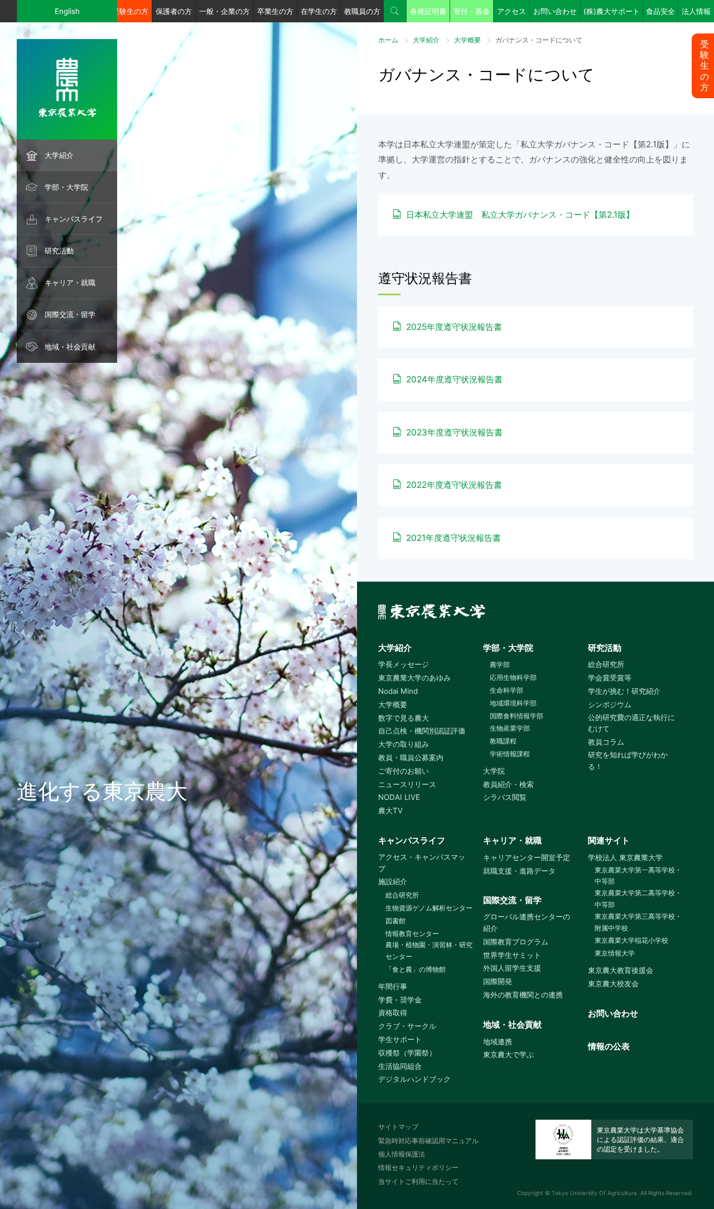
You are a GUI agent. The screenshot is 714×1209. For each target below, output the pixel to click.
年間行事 (392, 986)
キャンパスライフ (74, 218)
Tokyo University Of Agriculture (594, 1192)
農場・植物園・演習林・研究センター (428, 951)
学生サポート (400, 1039)
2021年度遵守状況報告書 (453, 537)
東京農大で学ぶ (508, 1054)
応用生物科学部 (513, 677)
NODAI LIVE (399, 797)
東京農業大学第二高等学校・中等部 (638, 899)
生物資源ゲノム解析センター (428, 908)
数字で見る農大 (403, 717)
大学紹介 (59, 155)
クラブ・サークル (407, 1025)
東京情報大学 (615, 953)
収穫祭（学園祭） (407, 1052)
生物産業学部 (510, 728)
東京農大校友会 (613, 983)
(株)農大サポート (611, 11)
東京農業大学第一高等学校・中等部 (638, 876)
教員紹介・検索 (508, 784)
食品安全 (660, 11)
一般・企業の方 (224, 11)
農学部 (500, 664)
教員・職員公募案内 (410, 757)
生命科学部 (506, 690)
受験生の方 (130, 11)
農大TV (390, 810)
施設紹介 (392, 881)
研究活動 (59, 250)
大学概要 (467, 40)
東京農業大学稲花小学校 (631, 940)
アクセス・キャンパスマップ (421, 862)
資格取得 (392, 1012)
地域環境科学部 (513, 703)
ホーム (388, 40)
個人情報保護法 (401, 1154)
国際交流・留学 (70, 314)
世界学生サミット (512, 955)
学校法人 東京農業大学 (625, 857)
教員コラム (606, 741)
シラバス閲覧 (505, 797)
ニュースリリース (407, 784)
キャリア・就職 (70, 282)
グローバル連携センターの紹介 (526, 922)
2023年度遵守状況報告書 (454, 432)
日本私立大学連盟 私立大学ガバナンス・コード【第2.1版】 (520, 214)
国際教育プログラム (515, 941)
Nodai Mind (398, 691)
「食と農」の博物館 (415, 969)
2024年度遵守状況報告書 (454, 379)
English (67, 11)
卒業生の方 (275, 11)
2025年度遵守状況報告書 (454, 327)
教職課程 (503, 741)
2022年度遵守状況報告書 (454, 484)
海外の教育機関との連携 (523, 994)
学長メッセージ (403, 664)
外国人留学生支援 (512, 967)
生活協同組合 (400, 1066)
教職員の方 (362, 11)
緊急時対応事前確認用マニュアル (428, 1140)
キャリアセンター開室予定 (526, 857)
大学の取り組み (403, 744)
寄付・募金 (472, 11)
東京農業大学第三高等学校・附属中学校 (638, 922)
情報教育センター (411, 933)
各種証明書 (428, 11)
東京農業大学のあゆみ (414, 677)
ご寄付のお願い (403, 770)
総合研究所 (606, 664)
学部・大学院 (66, 187)
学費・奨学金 (400, 999)
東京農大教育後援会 (620, 970)
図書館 (395, 921)
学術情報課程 (510, 754)
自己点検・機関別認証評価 (421, 730)
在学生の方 (319, 11)
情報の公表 (609, 1046)
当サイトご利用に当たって (418, 1181)
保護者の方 (174, 11)
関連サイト (609, 840)
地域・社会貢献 (70, 346)
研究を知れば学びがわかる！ (628, 760)
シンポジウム (609, 704)
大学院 (494, 770)
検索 (395, 11)
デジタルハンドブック (414, 1078)
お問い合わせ (555, 11)
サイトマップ (398, 1126)
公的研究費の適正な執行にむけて (631, 723)
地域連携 (497, 1041)
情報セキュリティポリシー (418, 1167)
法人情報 (696, 11)
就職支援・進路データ (519, 870)
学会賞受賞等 (609, 677)
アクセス (511, 11)
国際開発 (497, 981)
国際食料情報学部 (516, 716)
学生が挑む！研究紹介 (624, 691)
